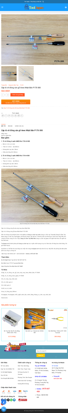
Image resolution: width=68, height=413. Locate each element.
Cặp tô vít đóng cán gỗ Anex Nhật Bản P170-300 (17, 108)
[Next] (64, 40)
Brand (10, 126)
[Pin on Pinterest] (15, 115)
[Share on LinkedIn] (18, 115)
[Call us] (11, 400)
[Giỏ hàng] (66, 7)
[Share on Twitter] (9, 115)
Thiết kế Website (39, 410)
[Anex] (6, 113)
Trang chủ (4, 85)
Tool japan (15, 113)
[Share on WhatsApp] (2, 115)
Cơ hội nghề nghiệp (6, 372)
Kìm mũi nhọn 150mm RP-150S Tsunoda (57, 331)
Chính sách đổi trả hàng (24, 380)
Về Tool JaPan (5, 366)
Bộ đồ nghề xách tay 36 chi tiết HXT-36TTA (13, 260)
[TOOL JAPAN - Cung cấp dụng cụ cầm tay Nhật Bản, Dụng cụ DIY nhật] (34, 7)
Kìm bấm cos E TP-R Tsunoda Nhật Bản (12, 263)
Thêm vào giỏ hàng (17, 94)
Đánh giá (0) (19, 126)
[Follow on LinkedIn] (14, 400)
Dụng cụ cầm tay (13, 85)
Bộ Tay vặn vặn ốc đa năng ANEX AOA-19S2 (12, 331)
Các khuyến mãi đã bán (7, 378)
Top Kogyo (17, 236)
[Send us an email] (8, 400)
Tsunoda (53, 234)
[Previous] (4, 40)
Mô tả (3, 126)
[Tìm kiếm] (43, 1)
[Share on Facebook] (6, 115)
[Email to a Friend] (12, 115)
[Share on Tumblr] (21, 115)
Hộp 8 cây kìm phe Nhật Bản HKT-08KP (12, 266)
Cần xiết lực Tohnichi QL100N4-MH (34, 331)
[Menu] (2, 7)
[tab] (3, 126)
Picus (7, 238)
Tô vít (21, 85)
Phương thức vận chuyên (25, 377)
